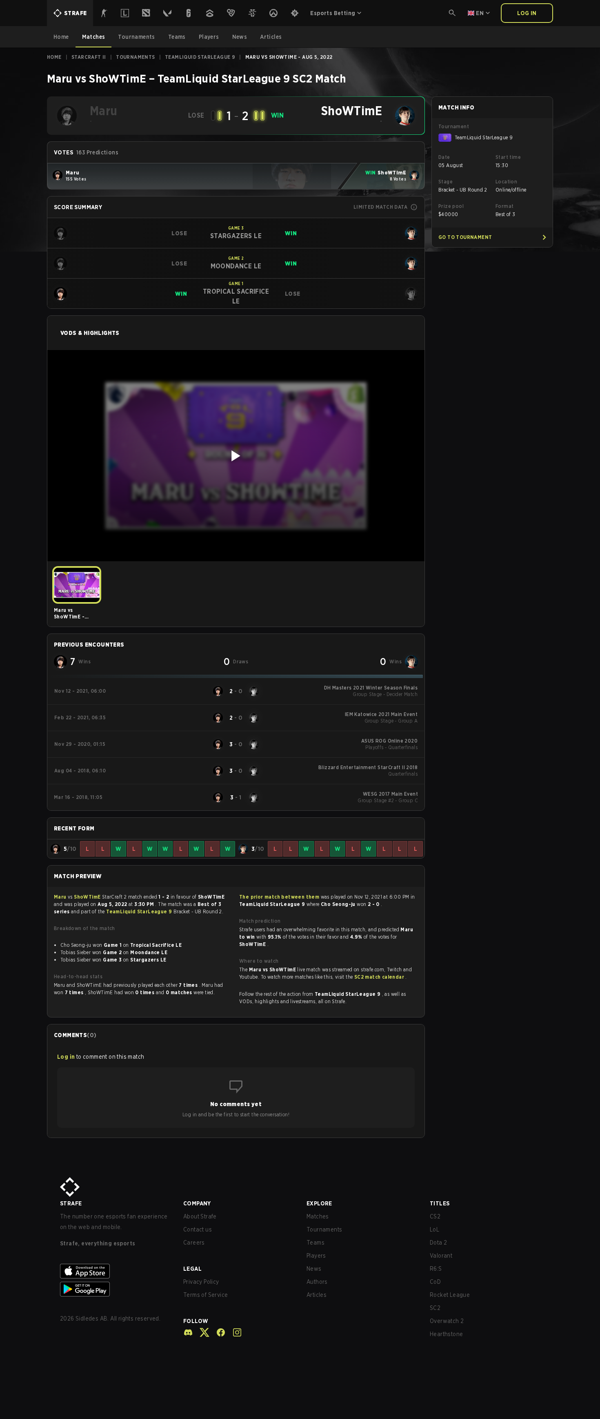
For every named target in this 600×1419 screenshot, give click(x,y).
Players (316, 1255)
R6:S (436, 1268)
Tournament (453, 126)
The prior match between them (279, 897)
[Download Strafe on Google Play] (115, 1289)
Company (197, 1203)
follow (195, 1321)
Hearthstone (446, 1334)
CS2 (435, 1216)
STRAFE (71, 1203)
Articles (317, 1295)
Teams (315, 1242)
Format (504, 206)
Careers (194, 1242)
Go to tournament (465, 237)
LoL (434, 1229)
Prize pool (451, 206)
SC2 (435, 1308)
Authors (317, 1281)
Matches (318, 1216)
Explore (319, 1203)
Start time (508, 157)
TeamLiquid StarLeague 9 (200, 57)
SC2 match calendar (380, 977)
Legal (192, 1268)
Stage (445, 181)
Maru (61, 897)
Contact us (197, 1229)
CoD (435, 1281)
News (314, 1268)
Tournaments (135, 57)
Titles (439, 1203)
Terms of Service (205, 1295)
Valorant (441, 1255)
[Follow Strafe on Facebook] (217, 1332)
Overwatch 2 (447, 1321)
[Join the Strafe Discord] (188, 1332)
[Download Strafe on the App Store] (115, 1271)
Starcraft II (88, 57)
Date (444, 157)
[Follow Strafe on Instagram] (234, 1332)
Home (54, 57)
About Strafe (200, 1216)
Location (506, 181)
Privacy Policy (201, 1281)
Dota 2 (438, 1242)
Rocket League (450, 1295)
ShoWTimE (88, 897)
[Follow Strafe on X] (201, 1332)
